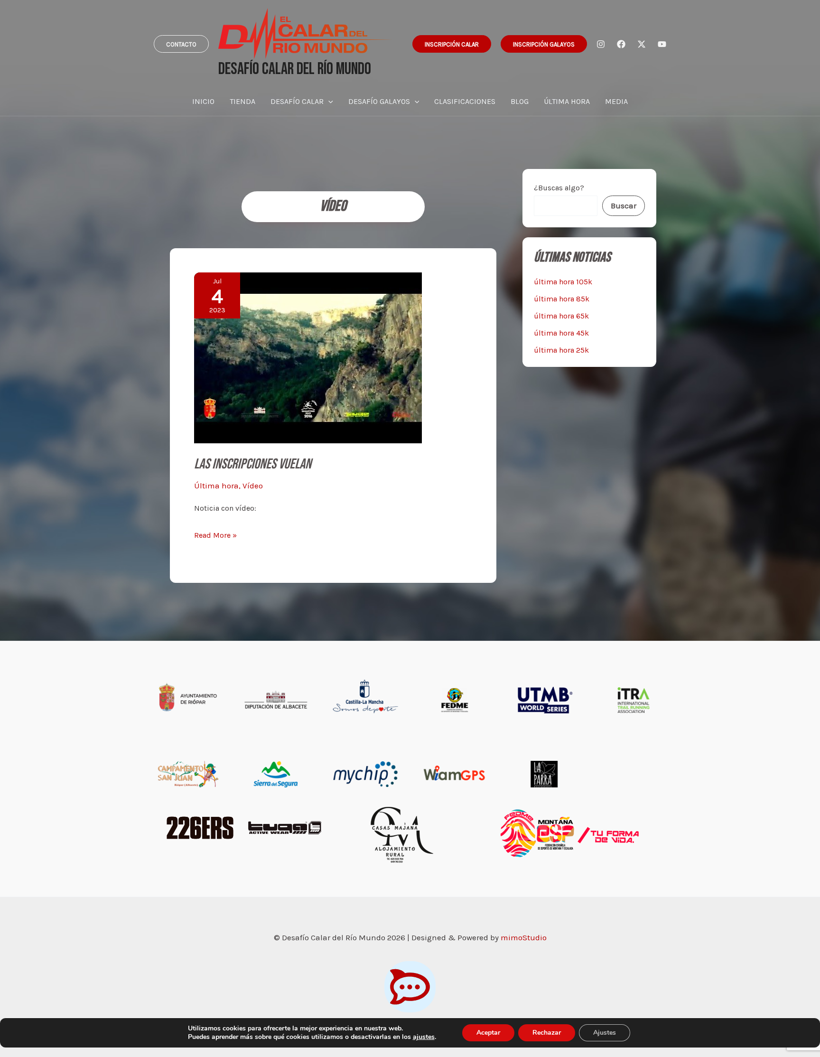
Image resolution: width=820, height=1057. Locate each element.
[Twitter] (641, 44)
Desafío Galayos (379, 101)
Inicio (203, 101)
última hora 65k (561, 315)
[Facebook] (621, 44)
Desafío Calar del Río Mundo (294, 69)
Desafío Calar (297, 101)
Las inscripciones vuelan (252, 464)
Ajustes (604, 1032)
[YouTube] (662, 44)
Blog (520, 101)
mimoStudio (524, 937)
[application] (328, 101)
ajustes (424, 1037)
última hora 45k (561, 332)
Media (616, 101)
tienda (242, 101)
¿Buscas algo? (559, 187)
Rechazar (546, 1032)
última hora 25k (561, 350)
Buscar (623, 205)
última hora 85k (561, 298)
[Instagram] (600, 44)
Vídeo (252, 485)
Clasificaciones (464, 101)
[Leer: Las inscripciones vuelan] (308, 357)
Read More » (215, 536)
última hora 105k (563, 281)
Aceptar (488, 1032)
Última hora (567, 101)
